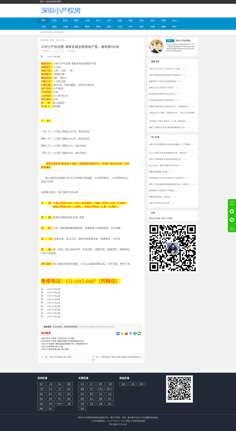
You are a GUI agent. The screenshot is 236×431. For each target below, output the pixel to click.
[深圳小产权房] (60, 10)
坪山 (59, 399)
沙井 (109, 20)
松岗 (120, 20)
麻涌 (100, 404)
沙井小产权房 (71, 51)
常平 (174, 26)
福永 (131, 20)
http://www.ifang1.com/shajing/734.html (96, 326)
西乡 (142, 20)
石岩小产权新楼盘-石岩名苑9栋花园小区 (165, 159)
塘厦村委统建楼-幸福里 (158, 172)
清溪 (109, 26)
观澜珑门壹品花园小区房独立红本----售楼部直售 (168, 106)
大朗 (153, 26)
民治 (65, 20)
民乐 (50, 409)
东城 (91, 404)
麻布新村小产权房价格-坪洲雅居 (162, 190)
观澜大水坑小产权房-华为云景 (161, 88)
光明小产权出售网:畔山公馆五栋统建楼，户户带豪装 (170, 144)
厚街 (91, 394)
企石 (110, 394)
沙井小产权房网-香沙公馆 (52, 346)
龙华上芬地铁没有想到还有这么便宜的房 (165, 75)
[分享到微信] (139, 333)
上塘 (65, 26)
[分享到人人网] (135, 333)
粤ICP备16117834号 (118, 424)
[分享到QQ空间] (122, 333)
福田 (54, 26)
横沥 (82, 399)
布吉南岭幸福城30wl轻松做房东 (162, 100)
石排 (82, 404)
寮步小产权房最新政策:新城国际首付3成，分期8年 (169, 184)
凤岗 (82, 394)
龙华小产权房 (166, 218)
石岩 (153, 20)
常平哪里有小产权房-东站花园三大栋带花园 (166, 178)
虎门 (131, 26)
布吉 (98, 20)
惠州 (87, 26)
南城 (100, 399)
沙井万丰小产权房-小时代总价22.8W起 (57, 338)
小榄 (132, 384)
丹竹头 (59, 404)
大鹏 (69, 404)
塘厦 (163, 26)
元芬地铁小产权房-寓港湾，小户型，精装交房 (167, 121)
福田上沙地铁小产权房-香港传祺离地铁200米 (167, 127)
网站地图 (141, 421)
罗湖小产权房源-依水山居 (159, 203)
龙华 (54, 20)
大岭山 (100, 389)
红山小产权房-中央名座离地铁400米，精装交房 (168, 153)
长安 (120, 26)
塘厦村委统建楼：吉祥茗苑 (160, 197)
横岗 (41, 409)
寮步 (142, 26)
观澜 (76, 20)
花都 (123, 384)
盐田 (76, 26)
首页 (43, 20)
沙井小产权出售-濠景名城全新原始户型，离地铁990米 (64, 344)
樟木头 (109, 389)
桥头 (110, 404)
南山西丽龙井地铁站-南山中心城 (162, 94)
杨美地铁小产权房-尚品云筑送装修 (163, 81)
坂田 (163, 20)
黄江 (110, 399)
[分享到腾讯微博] (130, 333)
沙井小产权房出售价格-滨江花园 (55, 349)
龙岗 (43, 26)
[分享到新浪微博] (126, 333)
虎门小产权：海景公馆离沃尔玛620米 (164, 165)
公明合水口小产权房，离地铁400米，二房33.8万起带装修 (172, 113)
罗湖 (98, 26)
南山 (174, 20)
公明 (87, 20)
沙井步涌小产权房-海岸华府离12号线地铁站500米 (62, 341)
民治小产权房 (154, 218)
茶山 (91, 399)
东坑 (100, 394)
